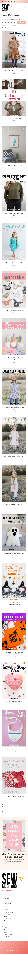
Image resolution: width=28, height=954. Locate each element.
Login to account (9, 901)
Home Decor (8, 918)
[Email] (14, 1)
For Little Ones (8, 912)
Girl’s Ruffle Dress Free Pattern (14, 456)
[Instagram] (8, 1)
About (6, 930)
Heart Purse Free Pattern (14, 749)
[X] (14, 947)
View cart (21, 22)
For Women (7, 914)
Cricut (6, 921)
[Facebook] (3, 1)
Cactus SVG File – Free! (14, 118)
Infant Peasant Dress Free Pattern (14, 796)
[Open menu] (25, 7)
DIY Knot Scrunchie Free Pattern (14, 310)
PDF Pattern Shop (9, 899)
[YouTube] (11, 1)
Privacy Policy (8, 934)
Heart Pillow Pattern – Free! (14, 701)
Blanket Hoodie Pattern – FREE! (14, 70)
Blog (5, 932)
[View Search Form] (25, 2)
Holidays (6, 916)
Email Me (6, 936)
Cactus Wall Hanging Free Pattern (14, 166)
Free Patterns (8, 903)
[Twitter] (5, 1)
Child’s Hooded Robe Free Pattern (14, 263)
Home (8, 943)
